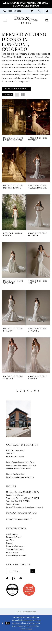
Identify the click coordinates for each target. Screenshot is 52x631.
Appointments (12, 534)
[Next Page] (38, 390)
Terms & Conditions (14, 549)
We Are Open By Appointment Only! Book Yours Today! (26, 4)
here (30, 629)
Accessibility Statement (16, 555)
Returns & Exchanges (15, 546)
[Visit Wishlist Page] (32, 11)
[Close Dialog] (2, 623)
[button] (47, 11)
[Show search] (40, 11)
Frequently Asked (13, 537)
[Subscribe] (32, 571)
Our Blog (10, 540)
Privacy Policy (12, 552)
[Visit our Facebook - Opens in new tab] (7, 578)
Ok (7, 623)
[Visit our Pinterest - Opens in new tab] (20, 578)
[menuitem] (12, 11)
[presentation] (14, 117)
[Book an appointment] (47, 20)
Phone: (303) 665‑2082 (16, 474)
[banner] (26, 20)
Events (9, 543)
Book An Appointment (16, 89)
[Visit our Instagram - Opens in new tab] (13, 579)
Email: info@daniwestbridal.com (20, 477)
